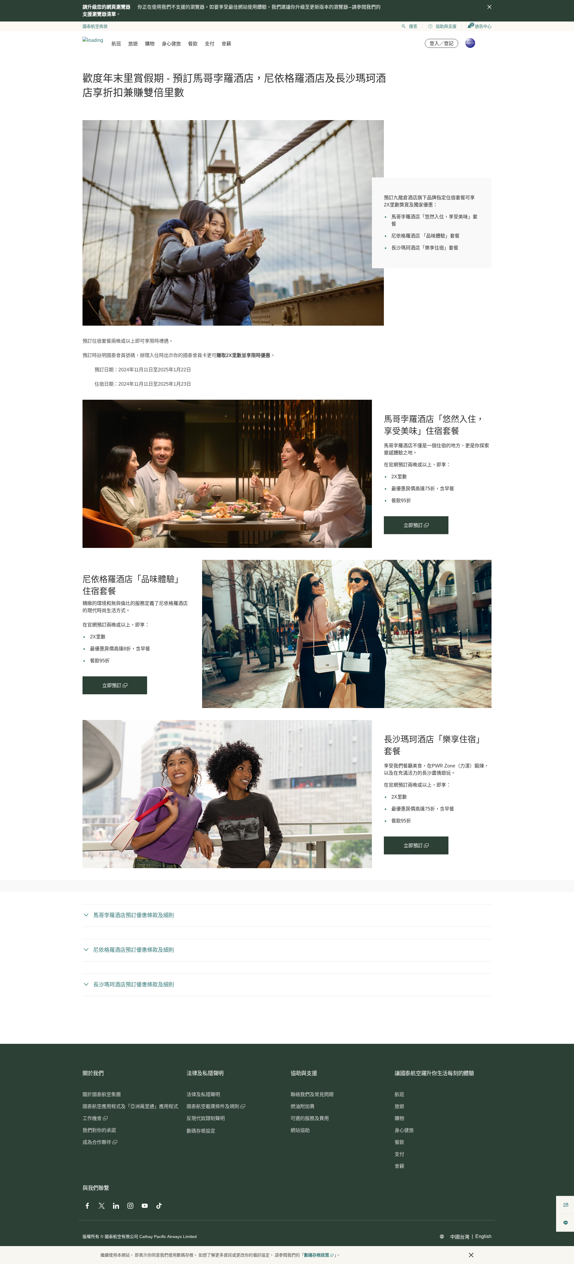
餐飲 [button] (193, 43)
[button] (471, 1255)
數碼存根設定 (201, 1130)
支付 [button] (209, 43)
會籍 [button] (226, 43)
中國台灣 (459, 1237)
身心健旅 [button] (171, 43)
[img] (489, 7)
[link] (227, 474)
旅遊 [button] (133, 43)
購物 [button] (150, 43)
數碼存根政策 (316, 1255)
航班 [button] (116, 43)
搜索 (413, 26)
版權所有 (91, 1236)
